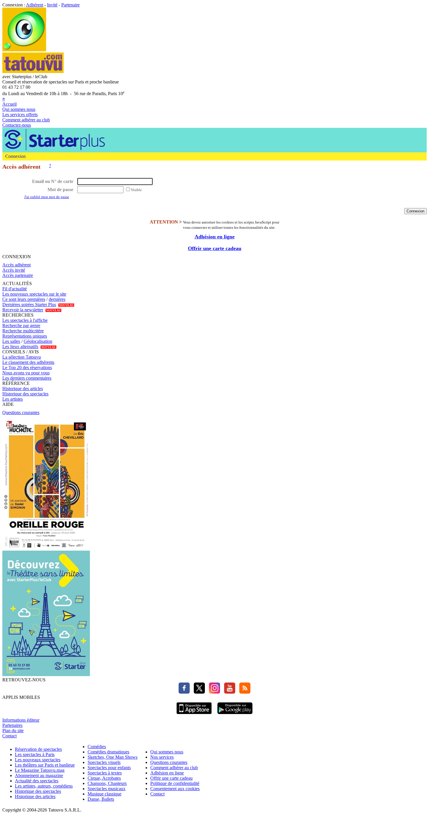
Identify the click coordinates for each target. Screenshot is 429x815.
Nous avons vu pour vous (26, 372)
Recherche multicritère (23, 330)
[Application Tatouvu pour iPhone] (194, 714)
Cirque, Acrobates (104, 778)
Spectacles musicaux (106, 788)
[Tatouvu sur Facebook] (184, 692)
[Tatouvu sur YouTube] (228, 692)
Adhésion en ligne (215, 237)
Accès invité (13, 270)
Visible (136, 190)
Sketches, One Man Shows (112, 757)
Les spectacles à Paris (35, 754)
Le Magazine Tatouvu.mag (39, 770)
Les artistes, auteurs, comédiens (44, 785)
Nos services (162, 757)
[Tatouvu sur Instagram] (213, 692)
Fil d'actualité (14, 288)
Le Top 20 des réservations (27, 367)
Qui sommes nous (18, 109)
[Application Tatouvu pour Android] (235, 714)
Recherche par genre (21, 325)
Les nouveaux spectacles (37, 759)
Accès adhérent (16, 264)
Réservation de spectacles (38, 749)
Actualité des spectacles (36, 780)
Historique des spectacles (25, 393)
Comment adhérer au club (26, 119)
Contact (9, 735)
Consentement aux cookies (175, 788)
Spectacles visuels (104, 762)
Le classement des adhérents (28, 362)
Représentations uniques (24, 336)
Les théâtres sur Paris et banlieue (45, 764)
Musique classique (104, 793)
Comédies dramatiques (108, 751)
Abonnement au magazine (39, 775)
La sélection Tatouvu (21, 357)
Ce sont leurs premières (23, 299)
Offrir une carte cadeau (214, 248)
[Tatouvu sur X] (198, 692)
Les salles (11, 341)
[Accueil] (24, 49)
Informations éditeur (20, 720)
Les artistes (12, 399)
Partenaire (70, 4)
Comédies (97, 746)
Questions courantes (20, 412)
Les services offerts (20, 114)
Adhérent (34, 4)
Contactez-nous (16, 125)
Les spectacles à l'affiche (25, 320)
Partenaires (12, 725)
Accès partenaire (17, 275)
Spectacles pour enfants (109, 767)
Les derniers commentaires (26, 378)
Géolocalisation (38, 341)
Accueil (9, 104)
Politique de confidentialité (174, 783)
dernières (57, 299)
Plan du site (13, 730)
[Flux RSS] (243, 692)
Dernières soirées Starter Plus (29, 304)
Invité (52, 4)
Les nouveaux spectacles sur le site (34, 294)
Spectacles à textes (105, 772)
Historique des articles (22, 388)
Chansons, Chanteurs (107, 783)
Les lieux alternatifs (20, 346)
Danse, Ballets (101, 799)
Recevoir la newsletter (22, 309)
